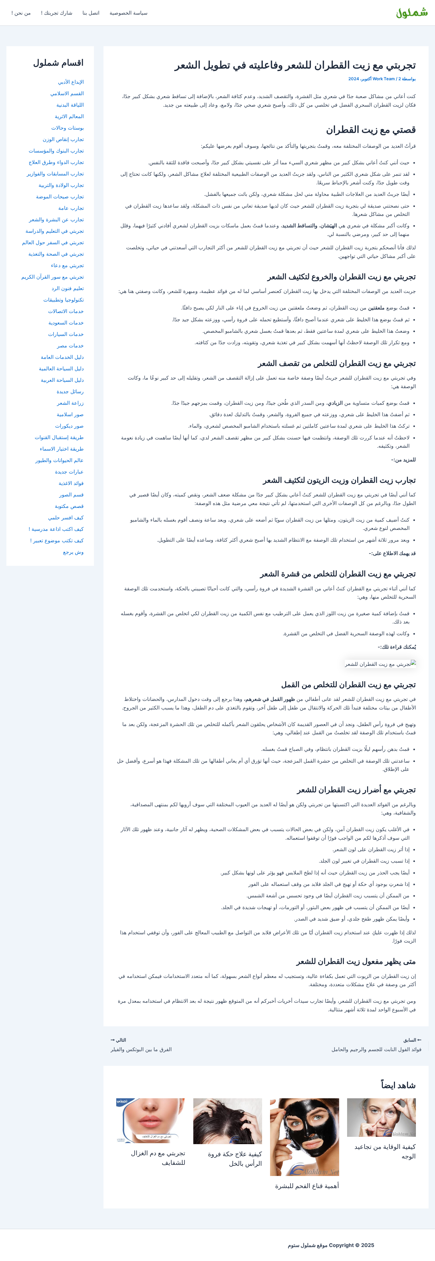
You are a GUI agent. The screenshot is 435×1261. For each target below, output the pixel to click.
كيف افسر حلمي (66, 517)
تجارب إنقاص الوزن (63, 139)
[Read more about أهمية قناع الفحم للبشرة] (304, 1136)
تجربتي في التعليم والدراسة (54, 231)
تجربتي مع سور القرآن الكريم (52, 277)
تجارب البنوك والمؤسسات (56, 150)
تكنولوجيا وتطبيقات (63, 299)
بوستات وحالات (67, 128)
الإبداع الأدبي (71, 82)
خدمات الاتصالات (66, 311)
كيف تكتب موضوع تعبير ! (57, 540)
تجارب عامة (71, 208)
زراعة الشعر (70, 403)
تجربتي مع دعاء (67, 265)
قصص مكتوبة (69, 506)
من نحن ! (21, 13)
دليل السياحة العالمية (61, 368)
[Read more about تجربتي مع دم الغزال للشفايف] (150, 1120)
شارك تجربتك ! (56, 13)
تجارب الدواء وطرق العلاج (56, 162)
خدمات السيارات (66, 334)
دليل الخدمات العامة (62, 357)
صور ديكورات (69, 426)
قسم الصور (71, 494)
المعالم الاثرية (69, 116)
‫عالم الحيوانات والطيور (59, 460)
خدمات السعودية (66, 322)
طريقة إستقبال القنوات (59, 437)
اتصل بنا (90, 13)
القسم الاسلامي (67, 93)
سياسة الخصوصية (128, 13)
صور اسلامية (70, 414)
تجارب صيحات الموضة (60, 196)
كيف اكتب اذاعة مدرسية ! (56, 529)
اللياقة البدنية (70, 105)
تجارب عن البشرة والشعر (56, 219)
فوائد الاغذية (71, 483)
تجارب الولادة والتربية (61, 185)
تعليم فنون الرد (68, 288)
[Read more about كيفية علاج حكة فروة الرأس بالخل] (227, 1120)
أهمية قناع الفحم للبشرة (307, 1186)
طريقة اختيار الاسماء (62, 448)
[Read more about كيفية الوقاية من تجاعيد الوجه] (381, 1117)
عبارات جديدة (69, 471)
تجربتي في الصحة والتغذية (56, 254)
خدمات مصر (70, 345)
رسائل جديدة (70, 391)
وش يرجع (73, 552)
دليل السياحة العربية (62, 380)
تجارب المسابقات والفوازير (55, 173)
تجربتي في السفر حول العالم (53, 242)
